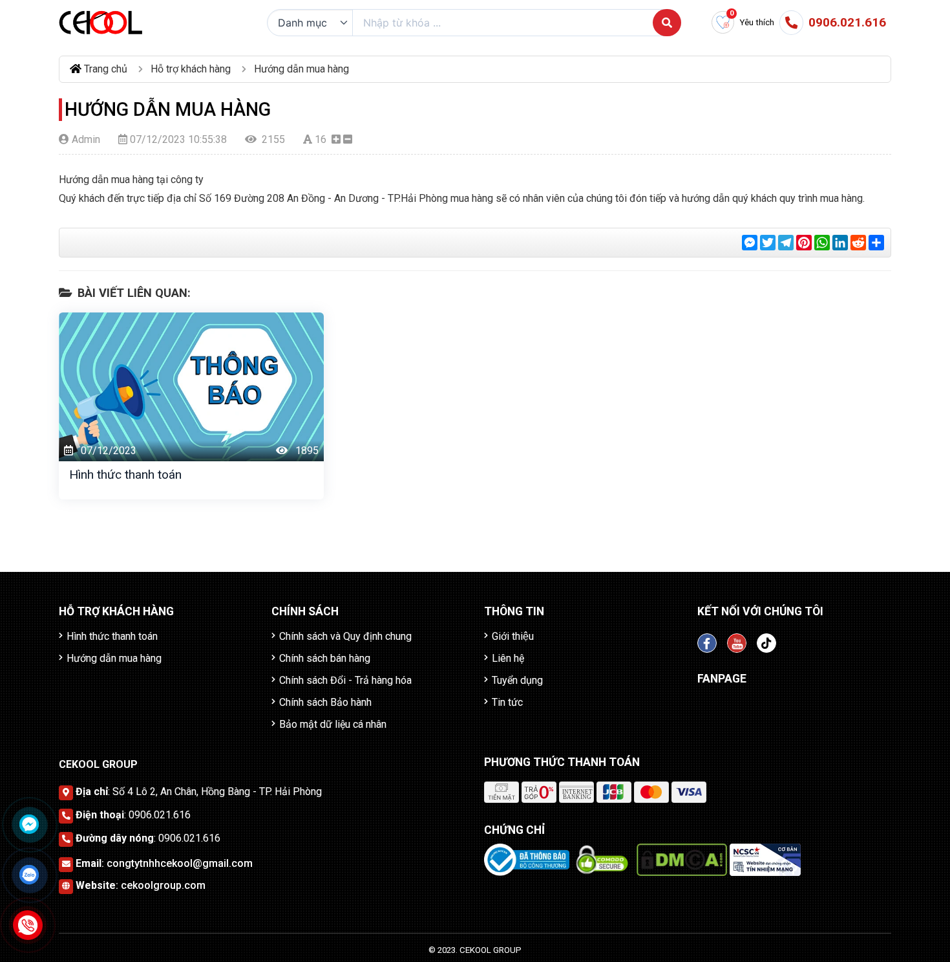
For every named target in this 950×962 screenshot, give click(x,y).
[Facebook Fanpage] (707, 643)
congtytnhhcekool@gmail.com (180, 863)
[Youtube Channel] (736, 643)
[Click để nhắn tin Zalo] (29, 874)
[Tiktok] (766, 643)
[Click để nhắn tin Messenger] (29, 824)
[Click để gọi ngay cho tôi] (28, 925)
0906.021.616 (160, 815)
